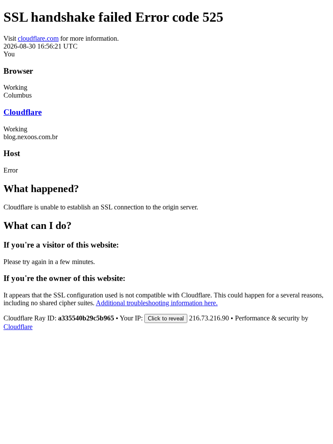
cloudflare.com (38, 38)
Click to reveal (166, 318)
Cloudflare (22, 112)
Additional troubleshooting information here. (157, 303)
